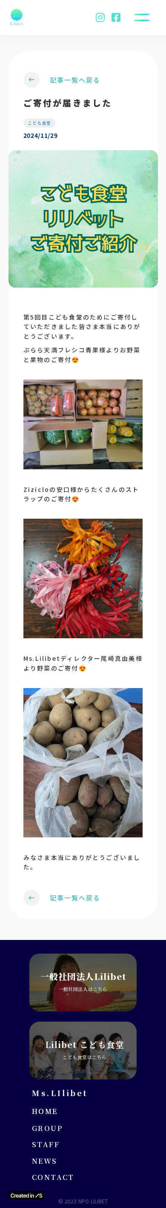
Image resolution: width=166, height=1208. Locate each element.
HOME (45, 1111)
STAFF (46, 1144)
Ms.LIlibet (60, 1093)
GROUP (47, 1128)
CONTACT (53, 1177)
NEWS (44, 1161)
